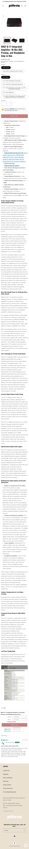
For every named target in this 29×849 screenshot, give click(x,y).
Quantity (3, 100)
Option (9, 719)
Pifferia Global (16, 846)
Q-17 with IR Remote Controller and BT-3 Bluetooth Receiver (14, 88)
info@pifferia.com (8, 811)
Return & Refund (7, 777)
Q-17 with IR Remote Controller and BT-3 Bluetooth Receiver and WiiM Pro (14, 96)
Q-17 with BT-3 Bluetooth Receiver (13, 84)
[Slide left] (1, 41)
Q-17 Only (6, 77)
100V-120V (6, 67)
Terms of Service (8, 788)
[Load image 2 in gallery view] (14, 40)
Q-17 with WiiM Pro (8, 92)
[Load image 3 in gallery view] (22, 40)
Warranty (5, 781)
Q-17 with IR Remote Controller (12, 80)
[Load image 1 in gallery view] (7, 40)
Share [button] (4, 708)
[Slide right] (27, 41)
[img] (4, 740)
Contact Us (6, 770)
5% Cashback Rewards (9, 792)
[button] (3, 5)
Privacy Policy (7, 784)
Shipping (5, 774)
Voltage (9, 716)
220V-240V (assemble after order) (13, 71)
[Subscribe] (24, 830)
